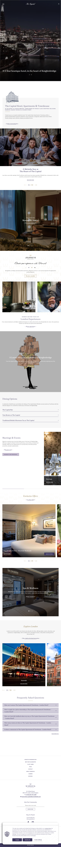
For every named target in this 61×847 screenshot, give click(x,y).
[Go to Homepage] (30, 4)
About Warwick (30, 771)
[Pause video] (31, 74)
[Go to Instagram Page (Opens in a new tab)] (33, 822)
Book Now (30, 845)
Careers (30, 773)
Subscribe (30, 809)
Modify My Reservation (30, 759)
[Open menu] (3, 4)
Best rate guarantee (30, 761)
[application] (30, 833)
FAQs (30, 766)
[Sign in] (58, 4)
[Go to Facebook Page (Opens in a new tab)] (28, 822)
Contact (30, 769)
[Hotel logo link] (30, 785)
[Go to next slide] (35, 185)
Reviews (30, 776)
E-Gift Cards (30, 764)
